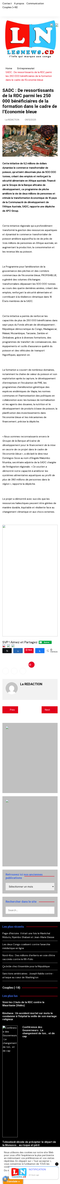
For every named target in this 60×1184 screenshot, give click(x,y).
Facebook (3, 12)
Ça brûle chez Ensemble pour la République (26, 966)
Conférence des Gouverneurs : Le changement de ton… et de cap (38, 1032)
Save (31, 664)
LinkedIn (14, 12)
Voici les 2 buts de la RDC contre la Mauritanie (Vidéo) (23, 1004)
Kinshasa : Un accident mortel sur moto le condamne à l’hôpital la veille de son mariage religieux (29, 1016)
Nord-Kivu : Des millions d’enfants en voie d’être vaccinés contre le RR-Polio (28, 957)
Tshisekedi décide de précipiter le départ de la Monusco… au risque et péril (29, 1143)
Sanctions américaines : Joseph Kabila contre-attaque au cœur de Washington (27, 975)
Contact (7, 3)
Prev (12, 709)
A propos (19, 3)
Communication (35, 3)
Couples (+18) (10, 7)
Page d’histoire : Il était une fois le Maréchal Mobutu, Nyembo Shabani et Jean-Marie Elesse (28, 935)
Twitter (8, 12)
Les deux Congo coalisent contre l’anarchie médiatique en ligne (26, 946)
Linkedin (23, 671)
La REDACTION (12, 119)
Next (47, 709)
